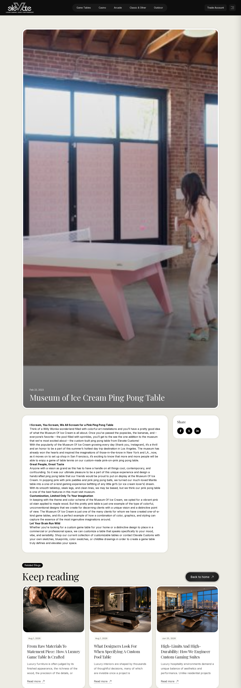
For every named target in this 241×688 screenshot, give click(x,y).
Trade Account (215, 7)
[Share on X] (189, 431)
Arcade (118, 7)
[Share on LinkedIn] (197, 431)
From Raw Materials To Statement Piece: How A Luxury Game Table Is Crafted (53, 651)
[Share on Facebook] (180, 431)
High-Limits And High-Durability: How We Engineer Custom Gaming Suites (185, 651)
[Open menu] (232, 7)
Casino (102, 7)
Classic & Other (138, 7)
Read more (34, 681)
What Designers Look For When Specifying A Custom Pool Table (117, 651)
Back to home (200, 577)
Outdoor (158, 7)
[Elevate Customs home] (20, 7)
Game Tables (84, 7)
